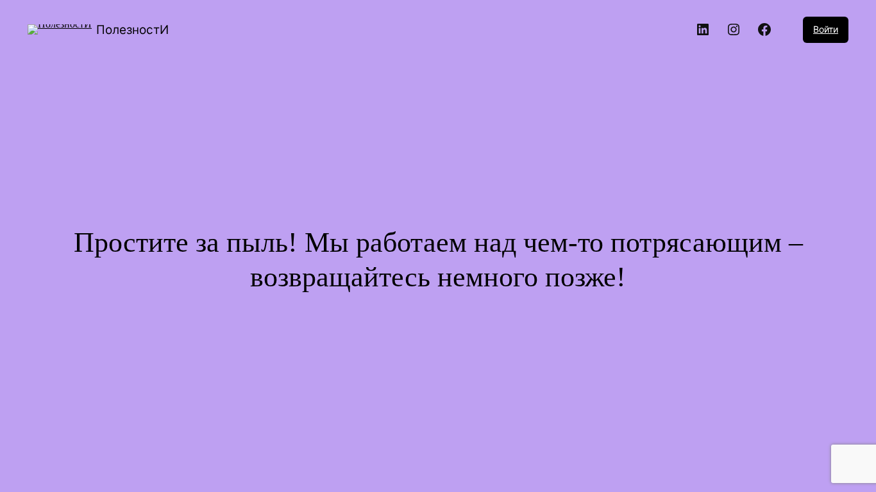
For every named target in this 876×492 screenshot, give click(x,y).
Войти (825, 29)
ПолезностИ (132, 29)
